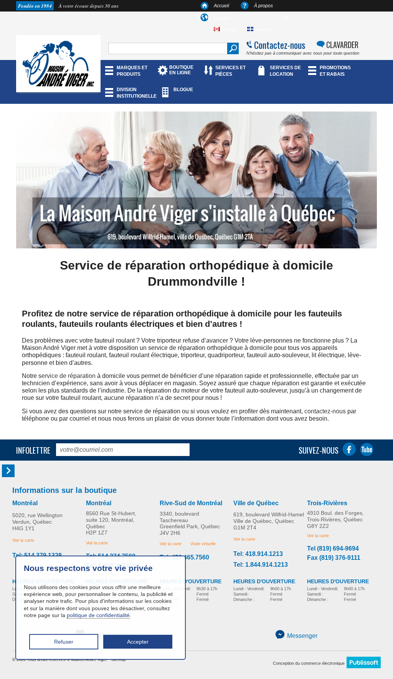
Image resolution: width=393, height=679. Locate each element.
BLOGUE (183, 89)
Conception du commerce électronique (309, 663)
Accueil (221, 5)
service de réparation (67, 376)
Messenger (302, 635)
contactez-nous (325, 411)
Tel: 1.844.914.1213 (260, 564)
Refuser (63, 642)
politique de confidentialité (98, 615)
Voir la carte (23, 540)
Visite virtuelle (203, 543)
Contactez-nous (279, 45)
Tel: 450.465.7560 (184, 557)
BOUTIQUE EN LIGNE (181, 70)
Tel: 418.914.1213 (258, 554)
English (228, 29)
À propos (263, 5)
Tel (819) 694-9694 (333, 548)
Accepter (138, 642)
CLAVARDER (342, 44)
